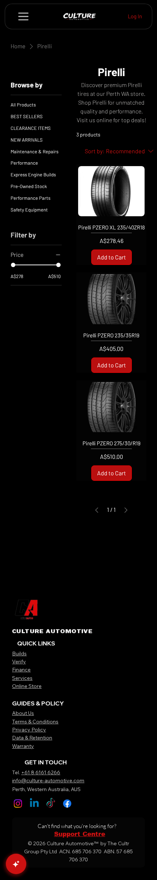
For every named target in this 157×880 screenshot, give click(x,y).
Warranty (23, 746)
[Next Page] (126, 510)
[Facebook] (67, 803)
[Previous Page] (96, 510)
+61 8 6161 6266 (40, 772)
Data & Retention (32, 737)
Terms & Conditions (35, 721)
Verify (19, 661)
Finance (21, 669)
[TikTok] (50, 803)
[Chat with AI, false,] (16, 864)
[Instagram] (17, 803)
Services (22, 678)
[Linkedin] (34, 803)
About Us (23, 713)
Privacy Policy (29, 729)
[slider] (13, 265)
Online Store (27, 686)
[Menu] (23, 16)
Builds (19, 653)
